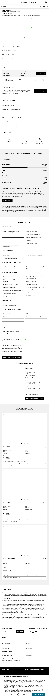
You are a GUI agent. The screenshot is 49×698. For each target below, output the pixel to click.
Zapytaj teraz (41, 73)
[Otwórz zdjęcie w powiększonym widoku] (16, 28)
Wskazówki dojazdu (32, 394)
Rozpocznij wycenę (40, 91)
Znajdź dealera (28, 655)
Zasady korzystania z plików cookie (37, 669)
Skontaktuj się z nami (7, 655)
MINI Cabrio (28, 643)
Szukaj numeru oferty (7, 628)
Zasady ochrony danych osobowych (38, 672)
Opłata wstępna (6, 164)
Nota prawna (27, 672)
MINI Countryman (29, 646)
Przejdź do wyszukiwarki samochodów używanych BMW (11, 661)
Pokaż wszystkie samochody (34, 398)
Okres (3, 170)
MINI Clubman (5, 646)
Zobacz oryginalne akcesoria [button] (11, 357)
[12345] (24, 430)
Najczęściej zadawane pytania (9, 658)
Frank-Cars (31, 15)
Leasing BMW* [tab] (6, 159)
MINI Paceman (5, 648)
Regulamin (27, 669)
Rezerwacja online (29, 658)
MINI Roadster (28, 648)
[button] (39, 2)
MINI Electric (5, 641)
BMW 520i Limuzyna (9, 447)
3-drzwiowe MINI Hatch (30, 641)
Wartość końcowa (6, 176)
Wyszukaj (20, 631)
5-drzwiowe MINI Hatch (7, 643)
